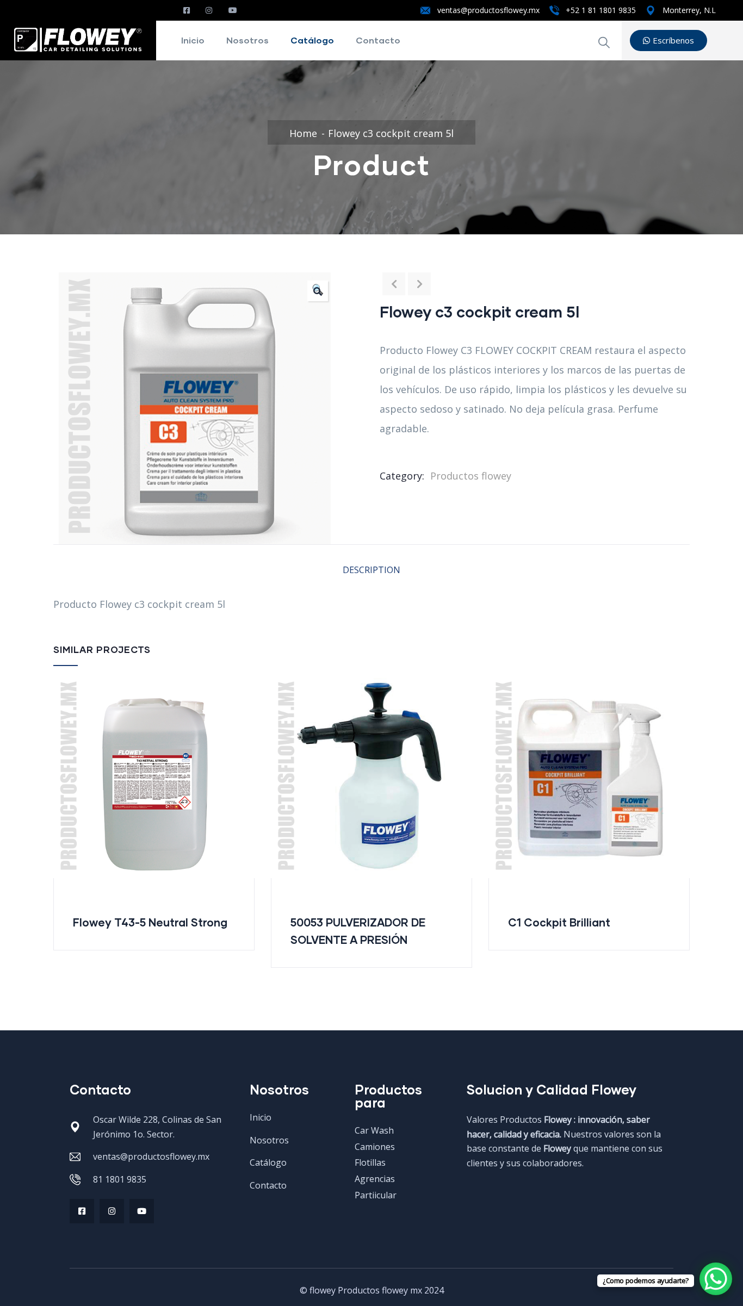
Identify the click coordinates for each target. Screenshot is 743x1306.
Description (371, 570)
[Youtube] (141, 1211)
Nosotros (247, 40)
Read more (277, 840)
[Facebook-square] (82, 1211)
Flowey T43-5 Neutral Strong (150, 922)
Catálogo (312, 40)
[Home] (78, 38)
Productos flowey (470, 475)
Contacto (378, 40)
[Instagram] (112, 1211)
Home (303, 133)
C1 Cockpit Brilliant (559, 922)
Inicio (193, 40)
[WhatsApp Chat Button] (715, 1279)
